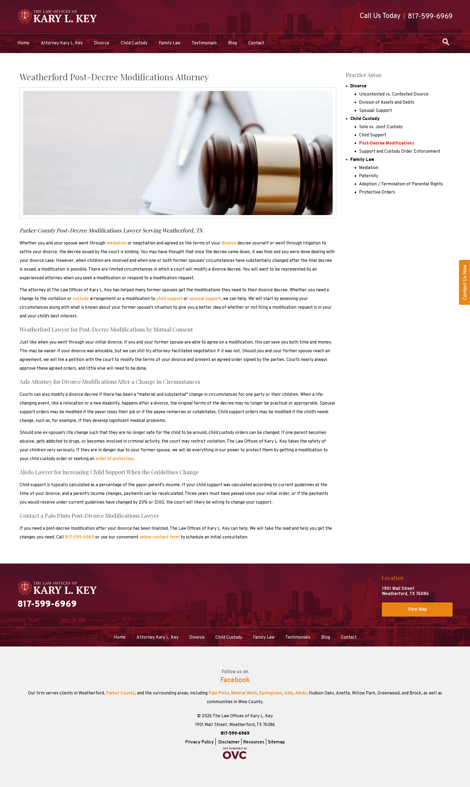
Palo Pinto (219, 693)
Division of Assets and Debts (386, 102)
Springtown (270, 693)
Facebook (235, 681)
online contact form (160, 537)
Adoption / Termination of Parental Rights (401, 184)
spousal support (205, 299)
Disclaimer (229, 742)
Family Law (169, 43)
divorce (228, 243)
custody (81, 299)
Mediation (368, 168)
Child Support (372, 135)
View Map (417, 609)
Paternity (368, 176)
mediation (116, 243)
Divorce (101, 43)
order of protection (114, 459)
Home (23, 43)
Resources (253, 742)
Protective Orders (377, 192)
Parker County (120, 693)
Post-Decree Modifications (386, 143)
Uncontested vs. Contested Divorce (394, 94)
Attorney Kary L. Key (62, 43)
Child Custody (134, 43)
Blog (232, 43)
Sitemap (276, 742)
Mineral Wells (244, 693)
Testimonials (204, 43)
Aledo (301, 693)
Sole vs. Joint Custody (381, 127)
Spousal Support (375, 111)
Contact (256, 43)
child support (169, 299)
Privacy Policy (199, 742)
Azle (288, 693)
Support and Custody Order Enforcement (399, 151)
